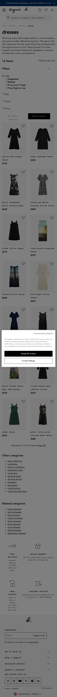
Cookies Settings (28, 361)
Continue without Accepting (44, 333)
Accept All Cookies (28, 354)
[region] (28, 348)
